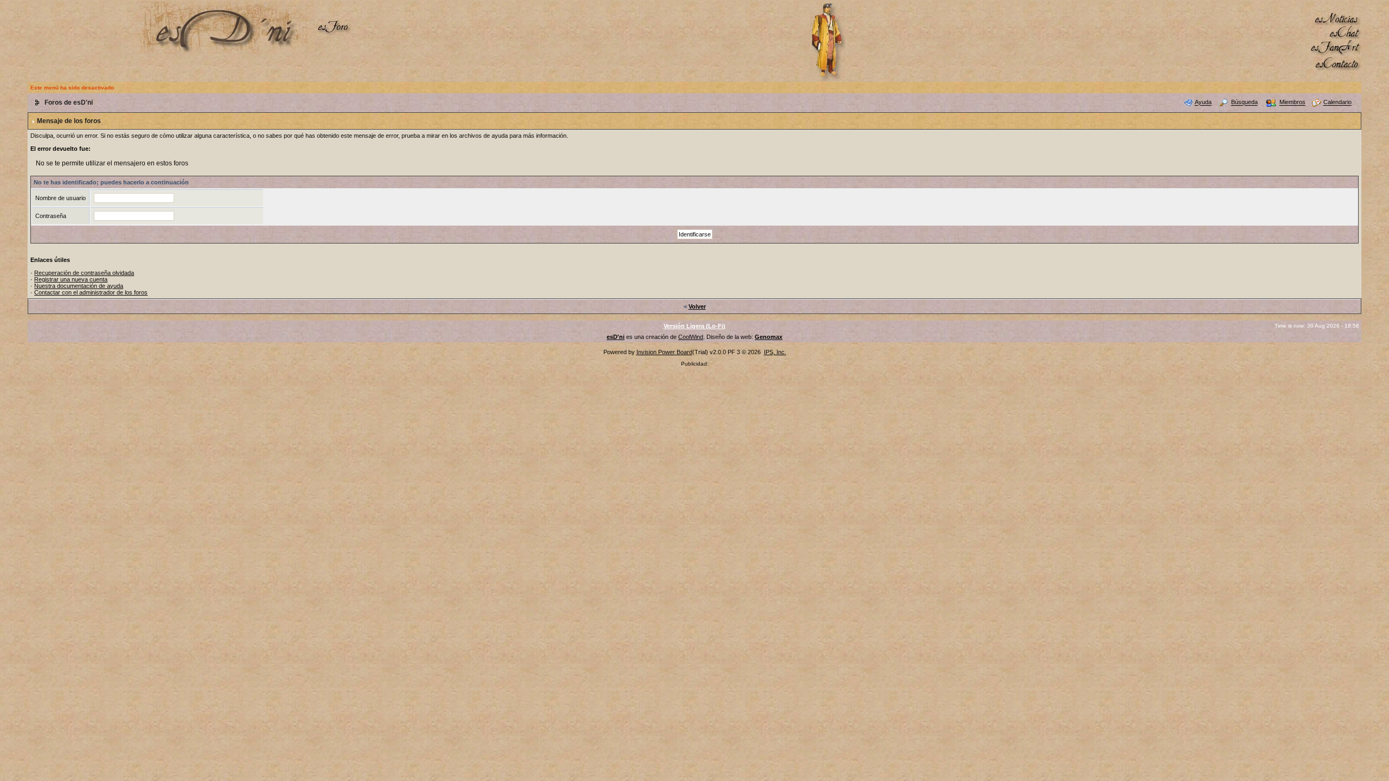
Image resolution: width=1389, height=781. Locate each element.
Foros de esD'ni (68, 102)
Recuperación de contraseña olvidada (84, 273)
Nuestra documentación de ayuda (78, 286)
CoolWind (690, 337)
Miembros (1292, 102)
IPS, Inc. (775, 352)
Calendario (1337, 102)
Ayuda (1203, 102)
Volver (697, 306)
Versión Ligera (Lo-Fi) (694, 326)
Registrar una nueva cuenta (70, 279)
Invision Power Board (664, 352)
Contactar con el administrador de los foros (91, 292)
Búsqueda (1244, 102)
